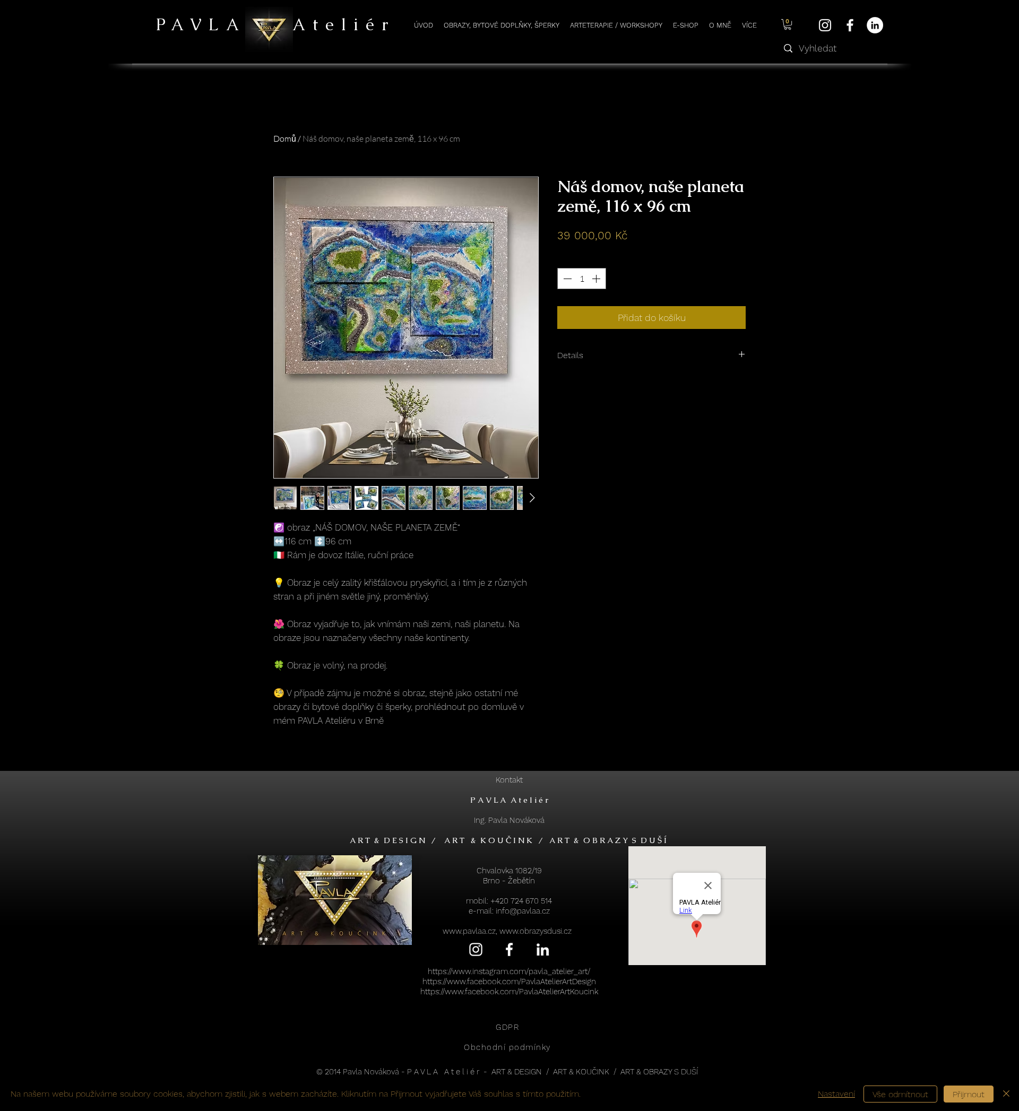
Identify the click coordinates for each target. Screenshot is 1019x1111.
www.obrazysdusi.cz (535, 931)
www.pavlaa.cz (469, 931)
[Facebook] (850, 25)
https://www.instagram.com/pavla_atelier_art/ (509, 971)
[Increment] (597, 278)
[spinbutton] (582, 278)
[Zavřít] (1006, 1094)
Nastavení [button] (836, 1094)
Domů (284, 138)
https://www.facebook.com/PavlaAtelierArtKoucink (509, 991)
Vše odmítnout (900, 1094)
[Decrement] (566, 278)
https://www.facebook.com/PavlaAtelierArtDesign (509, 981)
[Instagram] (825, 25)
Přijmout (969, 1094)
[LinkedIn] (875, 25)
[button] (787, 24)
